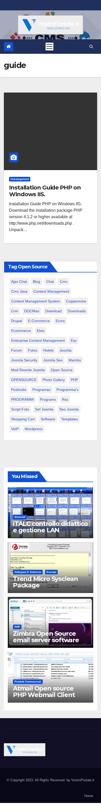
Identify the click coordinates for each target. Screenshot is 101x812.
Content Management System (35, 301)
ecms (60, 321)
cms (63, 281)
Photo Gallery (53, 380)
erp (73, 340)
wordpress (33, 429)
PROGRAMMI (22, 399)
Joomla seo (53, 360)
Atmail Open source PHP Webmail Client (44, 692)
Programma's (67, 390)
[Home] (8, 46)
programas (41, 390)
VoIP (15, 429)
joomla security (24, 360)
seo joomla (69, 409)
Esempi (51, 572)
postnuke (18, 390)
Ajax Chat (19, 281)
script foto (20, 409)
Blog (36, 281)
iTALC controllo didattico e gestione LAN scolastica (50, 530)
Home (88, 796)
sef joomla (44, 409)
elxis (40, 331)
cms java (19, 291)
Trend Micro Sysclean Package (45, 582)
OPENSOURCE (24, 380)
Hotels (48, 350)
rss (65, 399)
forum (16, 350)
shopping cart (23, 419)
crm (14, 311)
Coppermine (76, 301)
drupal (16, 321)
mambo (75, 360)
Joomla (65, 350)
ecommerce (21, 331)
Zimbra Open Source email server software (46, 637)
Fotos (32, 350)
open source (62, 370)
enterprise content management (38, 340)
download (53, 311)
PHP (74, 380)
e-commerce (39, 321)
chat (50, 281)
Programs (48, 399)
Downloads (77, 311)
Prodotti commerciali (28, 681)
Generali (20, 516)
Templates (69, 419)
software (48, 419)
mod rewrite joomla (28, 370)
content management (51, 291)
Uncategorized (20, 179)
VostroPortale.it (82, 780)
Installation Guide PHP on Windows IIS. (45, 191)
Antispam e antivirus (28, 572)
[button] (91, 46)
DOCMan (31, 311)
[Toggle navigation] (49, 46)
